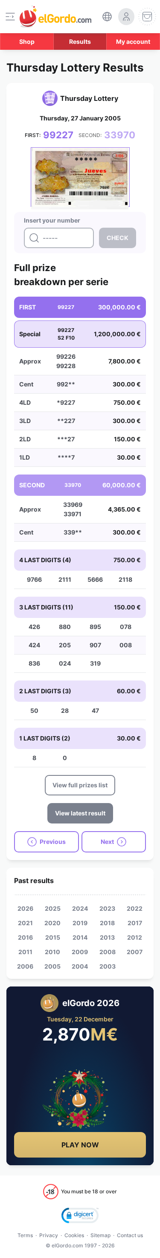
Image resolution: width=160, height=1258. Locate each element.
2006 (25, 966)
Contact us (130, 1235)
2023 (107, 908)
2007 (135, 951)
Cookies (74, 1235)
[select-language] (107, 16)
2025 (53, 908)
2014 (80, 937)
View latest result (80, 813)
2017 (135, 922)
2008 (107, 951)
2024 (80, 908)
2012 (134, 937)
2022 (135, 908)
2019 (80, 922)
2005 (52, 966)
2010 (52, 951)
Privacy (48, 1235)
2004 (80, 966)
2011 (25, 951)
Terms (25, 1235)
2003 (107, 966)
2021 (25, 922)
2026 (25, 908)
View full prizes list (80, 785)
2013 (107, 937)
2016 (25, 937)
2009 (80, 951)
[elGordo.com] (55, 16)
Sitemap (100, 1235)
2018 (107, 922)
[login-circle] (126, 16)
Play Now (80, 1145)
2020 (52, 922)
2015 (52, 937)
